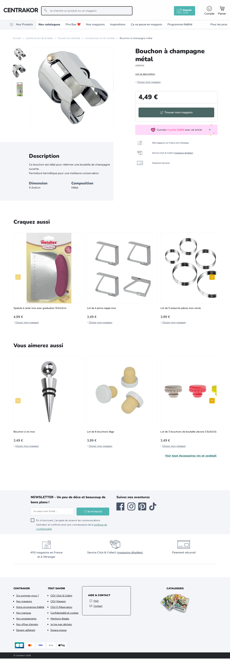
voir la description (145, 74)
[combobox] (86, 10)
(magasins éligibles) (130, 553)
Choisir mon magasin (149, 82)
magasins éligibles (183, 152)
